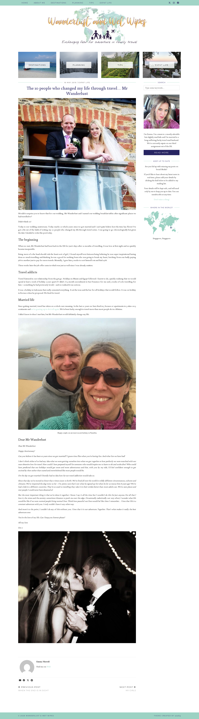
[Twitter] (170, 3)
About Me (39, 3)
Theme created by (167, 716)
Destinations (58, 3)
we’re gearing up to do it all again (45, 309)
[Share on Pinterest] (32, 680)
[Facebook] (178, 3)
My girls (128, 689)
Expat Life (106, 3)
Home (25, 3)
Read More (161, 152)
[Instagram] (174, 3)
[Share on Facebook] (24, 680)
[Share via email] (20, 680)
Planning (77, 3)
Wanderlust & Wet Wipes (40, 716)
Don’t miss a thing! (161, 199)
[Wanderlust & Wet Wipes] (99, 23)
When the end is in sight (33, 689)
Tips (91, 3)
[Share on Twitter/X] (28, 680)
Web (49, 666)
